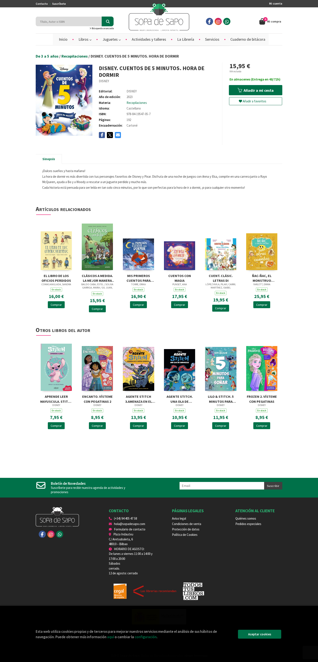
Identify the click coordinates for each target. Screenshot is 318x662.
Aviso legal (179, 518)
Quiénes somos (245, 518)
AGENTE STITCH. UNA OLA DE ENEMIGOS (180, 398)
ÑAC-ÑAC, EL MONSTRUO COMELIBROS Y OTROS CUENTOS (261, 278)
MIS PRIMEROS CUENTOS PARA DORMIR (139, 278)
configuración (146, 637)
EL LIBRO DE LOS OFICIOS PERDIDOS (56, 278)
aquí (110, 637)
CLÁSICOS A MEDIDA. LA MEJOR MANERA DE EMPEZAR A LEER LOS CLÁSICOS (97, 278)
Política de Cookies (185, 535)
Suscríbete (59, 4)
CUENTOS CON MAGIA (179, 278)
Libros (84, 39)
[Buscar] (108, 21)
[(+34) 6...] (226, 21)
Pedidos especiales (248, 524)
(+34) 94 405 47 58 (125, 518)
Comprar (56, 305)
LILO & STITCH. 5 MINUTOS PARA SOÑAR (221, 398)
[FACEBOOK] (209, 21)
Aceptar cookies (259, 634)
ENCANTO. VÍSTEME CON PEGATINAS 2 (97, 398)
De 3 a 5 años (47, 56)
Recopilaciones (74, 56)
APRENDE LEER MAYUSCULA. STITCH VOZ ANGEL (56, 398)
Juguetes (111, 39)
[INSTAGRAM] (218, 21)
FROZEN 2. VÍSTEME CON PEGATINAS (262, 398)
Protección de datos (185, 529)
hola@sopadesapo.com (129, 524)
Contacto (42, 4)
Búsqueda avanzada (102, 28)
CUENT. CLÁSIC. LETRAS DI (221, 278)
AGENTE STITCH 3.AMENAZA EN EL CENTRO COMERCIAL (138, 398)
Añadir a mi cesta (258, 90)
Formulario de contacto (129, 529)
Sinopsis (48, 159)
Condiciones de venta (186, 524)
